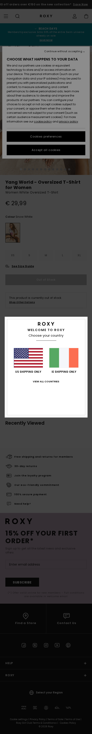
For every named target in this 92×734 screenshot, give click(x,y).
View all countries (46, 381)
